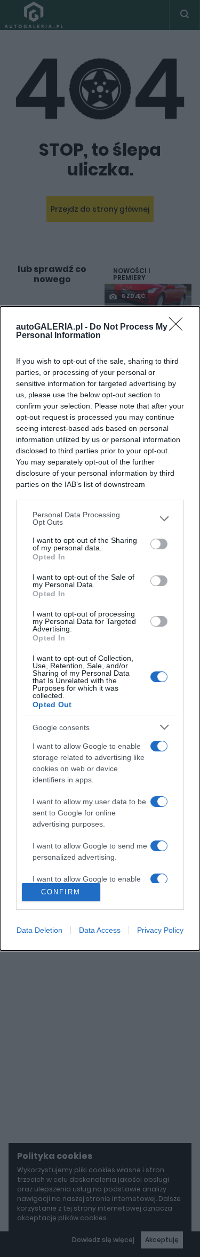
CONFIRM (61, 892)
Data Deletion (39, 930)
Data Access (100, 930)
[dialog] (100, 628)
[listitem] (100, 518)
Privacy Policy (160, 930)
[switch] (158, 544)
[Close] (179, 327)
